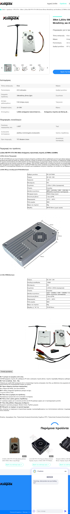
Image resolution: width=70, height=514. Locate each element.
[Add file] (34, 511)
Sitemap (25, 512)
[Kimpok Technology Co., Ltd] (6, 3)
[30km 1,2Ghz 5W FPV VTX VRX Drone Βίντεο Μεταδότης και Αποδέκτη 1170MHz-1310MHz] (24, 38)
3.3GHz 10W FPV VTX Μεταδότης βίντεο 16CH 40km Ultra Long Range (14, 459)
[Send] (65, 511)
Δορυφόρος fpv (11, 417)
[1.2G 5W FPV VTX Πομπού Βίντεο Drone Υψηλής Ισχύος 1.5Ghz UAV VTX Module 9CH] (41, 445)
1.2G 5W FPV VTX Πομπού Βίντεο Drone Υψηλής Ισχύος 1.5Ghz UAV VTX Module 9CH (41, 460)
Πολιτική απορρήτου (16, 512)
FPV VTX (16, 9)
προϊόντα (9, 9)
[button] (4, 448)
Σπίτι (3, 9)
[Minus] (65, 471)
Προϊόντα (63, 3)
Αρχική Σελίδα (52, 3)
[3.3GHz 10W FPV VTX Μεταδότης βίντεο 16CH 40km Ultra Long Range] (14, 445)
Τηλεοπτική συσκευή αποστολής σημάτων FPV (32, 417)
